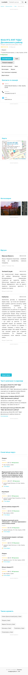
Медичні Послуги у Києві (8, 624)
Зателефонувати (6, 58)
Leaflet (15, 158)
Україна (2, 6)
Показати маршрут (7, 62)
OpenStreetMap (22, 158)
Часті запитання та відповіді (9, 72)
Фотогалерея (5, 69)
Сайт (16, 58)
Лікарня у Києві (6, 620)
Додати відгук (5, 75)
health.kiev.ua (8, 99)
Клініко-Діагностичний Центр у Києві (11, 616)
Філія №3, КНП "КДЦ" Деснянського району (12, 143)
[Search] (22, 2)
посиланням (4, 416)
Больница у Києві (6, 628)
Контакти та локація (7, 66)
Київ (15, 6)
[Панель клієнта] (25, 2)
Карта (16, 66)
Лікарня (4, 50)
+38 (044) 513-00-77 (10, 93)
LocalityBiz (4, 2)
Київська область (9, 6)
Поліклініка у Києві (19, 628)
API (19, 671)
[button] (14, 151)
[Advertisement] (14, 24)
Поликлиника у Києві (7, 632)
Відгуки (13, 69)
